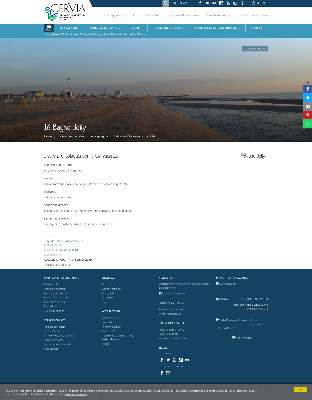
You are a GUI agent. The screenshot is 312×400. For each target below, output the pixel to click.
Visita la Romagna (218, 15)
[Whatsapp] (307, 123)
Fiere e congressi (53, 340)
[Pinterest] (307, 115)
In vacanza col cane (55, 302)
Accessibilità (108, 331)
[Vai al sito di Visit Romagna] (242, 337)
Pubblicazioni (108, 284)
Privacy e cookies (111, 326)
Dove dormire (51, 284)
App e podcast (109, 297)
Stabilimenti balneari (126, 136)
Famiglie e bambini (54, 288)
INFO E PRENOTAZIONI (254, 299)
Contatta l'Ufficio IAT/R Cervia (251, 304)
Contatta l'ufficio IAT (170, 313)
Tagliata (150, 136)
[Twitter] (307, 97)
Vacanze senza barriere (57, 297)
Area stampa (51, 348)
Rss (103, 302)
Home (48, 136)
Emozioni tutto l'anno (147, 15)
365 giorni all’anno (54, 310)
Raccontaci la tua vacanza (173, 338)
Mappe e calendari (111, 288)
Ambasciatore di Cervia (172, 329)
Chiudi (300, 389)
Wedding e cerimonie (55, 293)
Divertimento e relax (70, 136)
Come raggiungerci (113, 15)
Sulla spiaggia (98, 136)
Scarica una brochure (171, 309)
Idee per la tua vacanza (183, 15)
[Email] (307, 106)
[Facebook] (307, 89)
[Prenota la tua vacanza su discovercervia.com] (227, 283)
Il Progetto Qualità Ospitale (59, 335)
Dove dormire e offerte (252, 15)
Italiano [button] (183, 3)
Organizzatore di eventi (57, 344)
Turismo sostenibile (55, 326)
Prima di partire (52, 306)
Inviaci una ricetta (169, 334)
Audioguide (107, 293)
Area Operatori (52, 331)
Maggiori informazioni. (76, 394)
